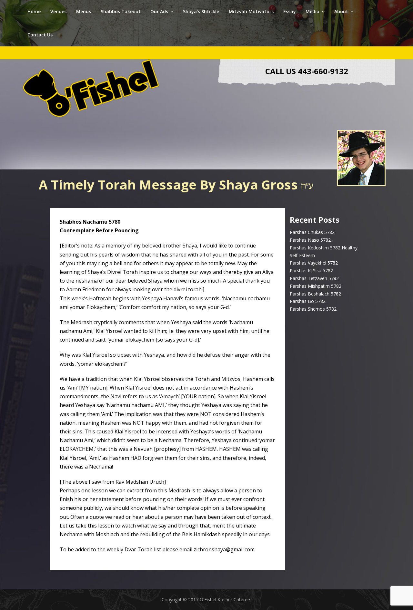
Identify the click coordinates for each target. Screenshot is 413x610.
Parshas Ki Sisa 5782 (311, 270)
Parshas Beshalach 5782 (315, 294)
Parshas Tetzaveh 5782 (314, 278)
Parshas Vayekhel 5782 (314, 263)
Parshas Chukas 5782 (312, 232)
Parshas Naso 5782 (310, 240)
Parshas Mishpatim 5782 (315, 286)
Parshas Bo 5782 (308, 301)
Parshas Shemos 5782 (313, 309)
